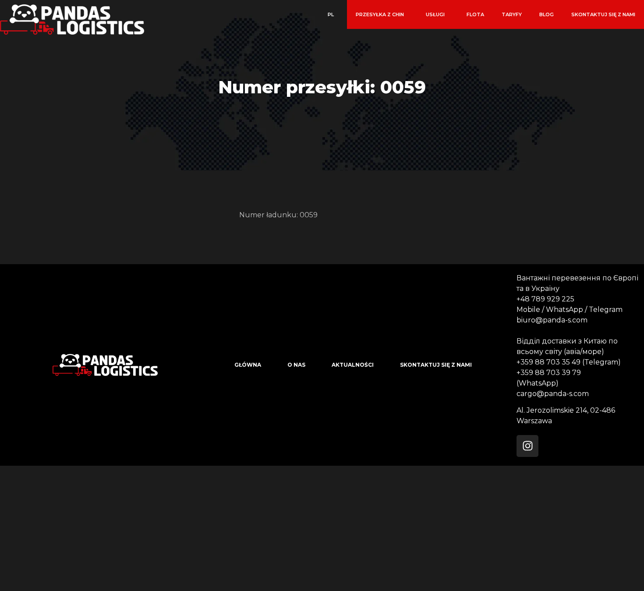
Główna (247, 364)
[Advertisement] (263, 527)
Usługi (435, 14)
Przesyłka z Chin (380, 14)
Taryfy (512, 14)
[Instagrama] (527, 446)
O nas (296, 364)
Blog (546, 14)
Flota (475, 14)
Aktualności (353, 364)
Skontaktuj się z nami (603, 14)
